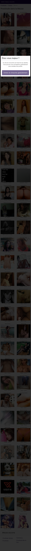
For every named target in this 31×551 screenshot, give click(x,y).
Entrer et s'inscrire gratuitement (15, 73)
